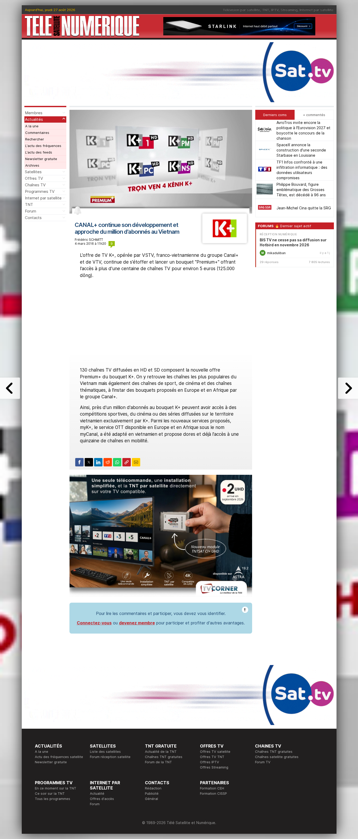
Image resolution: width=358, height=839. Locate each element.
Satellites (33, 171)
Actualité (97, 793)
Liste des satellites (105, 751)
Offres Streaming (214, 767)
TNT (265, 10)
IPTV (275, 10)
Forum (30, 211)
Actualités (34, 119)
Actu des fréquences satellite (59, 757)
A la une (32, 126)
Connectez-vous (94, 622)
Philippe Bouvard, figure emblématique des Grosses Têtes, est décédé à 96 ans (301, 189)
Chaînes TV (35, 184)
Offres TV (34, 178)
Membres (33, 112)
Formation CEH (212, 788)
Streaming (289, 10)
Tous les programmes (52, 799)
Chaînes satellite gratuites (277, 757)
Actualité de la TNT (161, 751)
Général (151, 799)
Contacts (33, 217)
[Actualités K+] (224, 241)
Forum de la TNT (158, 762)
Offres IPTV (209, 762)
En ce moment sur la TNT (55, 788)
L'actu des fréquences (43, 146)
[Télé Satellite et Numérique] (82, 26)
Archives (32, 165)
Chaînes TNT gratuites (163, 757)
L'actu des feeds (38, 152)
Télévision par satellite (241, 10)
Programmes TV (40, 191)
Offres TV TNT (212, 757)
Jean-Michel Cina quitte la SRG (303, 208)
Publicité (152, 793)
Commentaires (37, 132)
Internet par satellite (316, 10)
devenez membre (137, 622)
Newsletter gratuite (41, 159)
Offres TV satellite (215, 751)
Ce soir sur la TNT (50, 793)
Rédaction (153, 788)
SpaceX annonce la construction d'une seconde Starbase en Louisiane (301, 150)
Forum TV (262, 762)
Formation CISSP (213, 793)
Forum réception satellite (110, 757)
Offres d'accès (102, 799)
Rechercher (34, 139)
